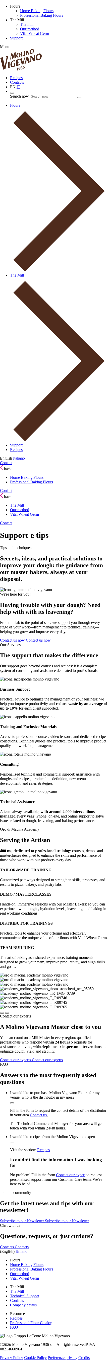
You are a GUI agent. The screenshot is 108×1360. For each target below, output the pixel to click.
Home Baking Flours (36, 11)
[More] (12, 1103)
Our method (29, 29)
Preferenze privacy (62, 1357)
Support (16, 38)
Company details (23, 1305)
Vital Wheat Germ (34, 33)
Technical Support (24, 1296)
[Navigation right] (7, 1013)
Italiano (19, 458)
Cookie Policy (35, 1357)
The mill (26, 24)
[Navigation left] (2, 1013)
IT (18, 87)
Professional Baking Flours (41, 15)
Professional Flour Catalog (31, 1323)
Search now (19, 96)
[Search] (12, 93)
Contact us (38, 1115)
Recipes (16, 78)
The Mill (17, 505)
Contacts (17, 82)
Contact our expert (70, 1175)
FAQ (14, 1327)
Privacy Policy (11, 1357)
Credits (84, 1357)
